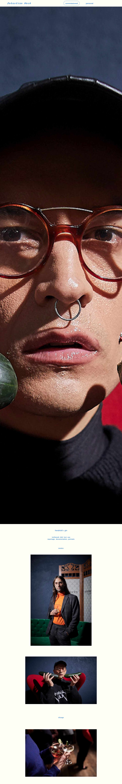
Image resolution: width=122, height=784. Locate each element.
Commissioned (71, 3)
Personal (89, 3)
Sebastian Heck (19, 3)
